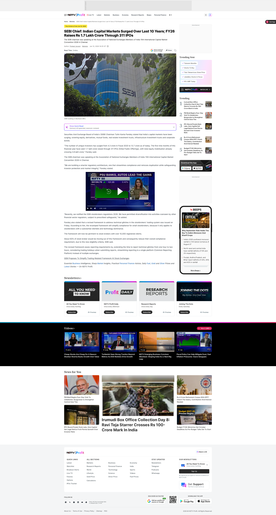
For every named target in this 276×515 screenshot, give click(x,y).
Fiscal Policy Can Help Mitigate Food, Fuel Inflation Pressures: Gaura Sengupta (194, 355)
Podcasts (155, 470)
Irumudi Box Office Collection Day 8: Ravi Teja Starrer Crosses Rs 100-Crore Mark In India (136, 424)
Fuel (148, 263)
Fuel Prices (134, 477)
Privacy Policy (89, 511)
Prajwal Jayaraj (75, 46)
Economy (125, 15)
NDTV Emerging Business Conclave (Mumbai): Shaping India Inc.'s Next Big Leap (155, 356)
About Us (67, 511)
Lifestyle (90, 473)
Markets (107, 15)
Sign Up (194, 471)
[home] (76, 13)
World (89, 470)
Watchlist (70, 466)
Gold (153, 263)
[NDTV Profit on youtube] (82, 502)
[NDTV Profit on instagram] (74, 502)
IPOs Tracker (72, 484)
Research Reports (137, 15)
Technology (113, 470)
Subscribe (72, 312)
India (132, 466)
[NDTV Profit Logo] (75, 452)
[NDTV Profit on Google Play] (187, 501)
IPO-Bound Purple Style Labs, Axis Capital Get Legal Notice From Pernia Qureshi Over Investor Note (81, 429)
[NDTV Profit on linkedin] (78, 502)
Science (111, 473)
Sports (132, 470)
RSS (105, 511)
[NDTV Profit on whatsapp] (86, 502)
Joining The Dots (186, 304)
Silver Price (112, 477)
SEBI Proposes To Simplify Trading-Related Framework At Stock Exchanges (96, 258)
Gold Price (91, 477)
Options (70, 480)
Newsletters (156, 463)
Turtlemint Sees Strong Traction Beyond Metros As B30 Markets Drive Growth (118, 355)
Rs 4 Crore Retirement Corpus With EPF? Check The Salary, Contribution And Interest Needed (194, 399)
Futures (70, 477)
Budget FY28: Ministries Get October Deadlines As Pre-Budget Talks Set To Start (194, 428)
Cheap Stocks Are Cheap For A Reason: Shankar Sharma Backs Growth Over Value (81, 355)
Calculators (91, 481)
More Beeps (195, 270)
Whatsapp (156, 473)
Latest (99, 15)
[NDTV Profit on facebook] (65, 502)
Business (116, 15)
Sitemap (99, 511)
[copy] (175, 50)
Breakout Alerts (73, 470)
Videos (132, 473)
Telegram (155, 466)
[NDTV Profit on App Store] (204, 501)
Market (100, 263)
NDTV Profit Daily (111, 304)
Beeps (149, 15)
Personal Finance (160, 15)
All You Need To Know (75, 304)
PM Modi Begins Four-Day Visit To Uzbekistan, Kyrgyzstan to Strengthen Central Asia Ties (79, 399)
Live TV (91, 15)
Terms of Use (77, 511)
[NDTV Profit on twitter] (69, 502)
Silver (162, 263)
